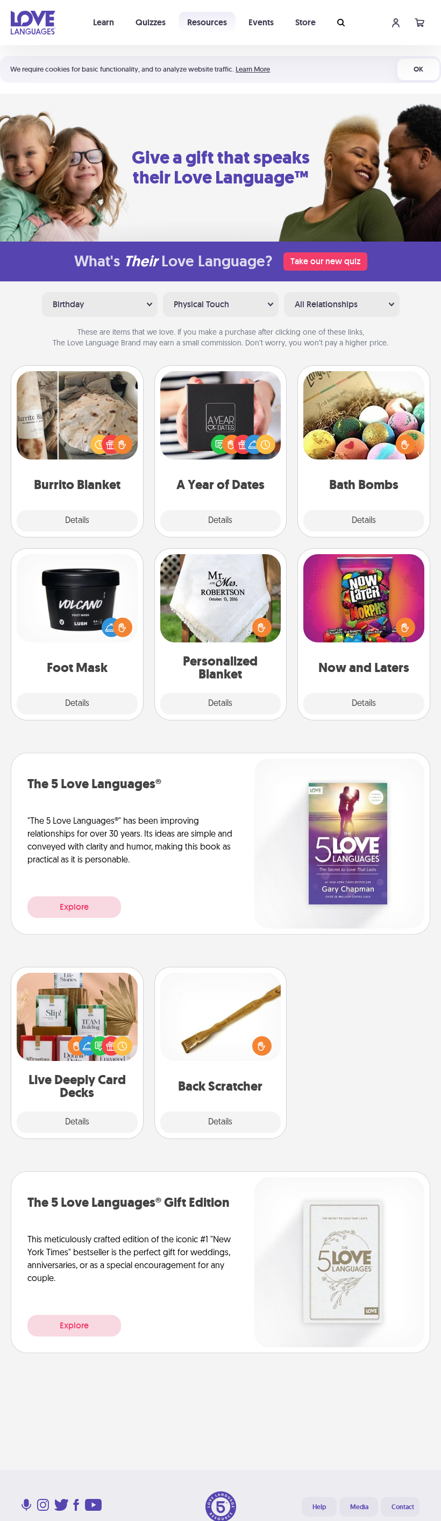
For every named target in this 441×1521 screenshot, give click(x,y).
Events (261, 22)
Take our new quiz (325, 261)
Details (77, 521)
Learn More (253, 69)
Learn (103, 22)
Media (359, 1507)
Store (305, 22)
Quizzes (151, 22)
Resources (207, 22)
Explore (74, 906)
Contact (403, 1507)
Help (319, 1507)
